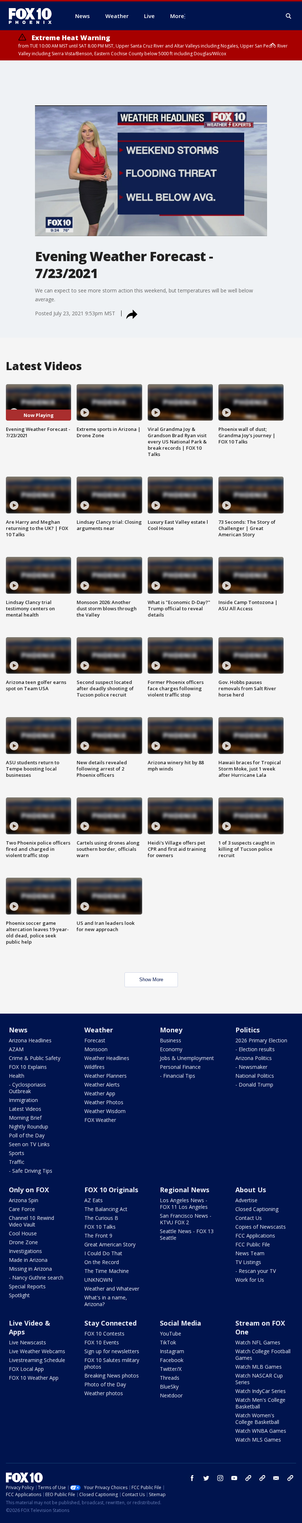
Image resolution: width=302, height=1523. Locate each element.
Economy (171, 1049)
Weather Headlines (106, 1057)
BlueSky (169, 1386)
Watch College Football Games (263, 1354)
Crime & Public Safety (34, 1057)
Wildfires (94, 1066)
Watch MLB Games (258, 1366)
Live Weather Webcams (37, 1351)
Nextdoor (171, 1395)
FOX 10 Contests (104, 1333)
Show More (151, 979)
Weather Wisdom (105, 1111)
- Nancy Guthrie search (36, 1277)
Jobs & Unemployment (187, 1057)
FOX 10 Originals (111, 1189)
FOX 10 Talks (100, 1226)
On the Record (101, 1262)
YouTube (170, 1333)
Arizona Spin (23, 1200)
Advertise (246, 1200)
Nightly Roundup (28, 1126)
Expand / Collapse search (288, 16)
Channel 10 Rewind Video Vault (31, 1221)
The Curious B (101, 1217)
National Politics (254, 1075)
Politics (247, 1029)
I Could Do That (103, 1253)
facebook (192, 1478)
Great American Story (110, 1244)
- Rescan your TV (255, 1270)
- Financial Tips (177, 1075)
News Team (249, 1253)
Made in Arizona (28, 1259)
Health (16, 1075)
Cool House (23, 1233)
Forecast (94, 1040)
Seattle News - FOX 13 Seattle (187, 1234)
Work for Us (249, 1279)
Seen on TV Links (29, 1144)
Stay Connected (110, 1323)
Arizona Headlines (30, 1040)
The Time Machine (106, 1270)
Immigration (23, 1099)
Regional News (184, 1189)
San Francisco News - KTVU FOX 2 (185, 1219)
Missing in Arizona (30, 1268)
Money (171, 1029)
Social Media (180, 1323)
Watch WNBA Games (260, 1430)
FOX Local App (26, 1368)
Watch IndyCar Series (260, 1390)
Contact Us (248, 1217)
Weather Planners (105, 1075)
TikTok (168, 1342)
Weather (98, 1029)
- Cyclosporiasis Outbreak (27, 1088)
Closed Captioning (256, 1209)
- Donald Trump (254, 1084)
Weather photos (103, 1393)
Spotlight (19, 1295)
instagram (220, 1478)
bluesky (262, 1478)
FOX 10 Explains (28, 1066)
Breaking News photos (111, 1375)
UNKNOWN (98, 1279)
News (18, 1029)
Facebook (171, 1360)
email (276, 1478)
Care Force (22, 1209)
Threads (169, 1377)
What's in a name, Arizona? (105, 1301)
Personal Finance (180, 1066)
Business (170, 1040)
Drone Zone (23, 1242)
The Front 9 (98, 1235)
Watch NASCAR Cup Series (259, 1379)
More (177, 16)
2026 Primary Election (261, 1040)
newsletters (290, 1478)
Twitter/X (171, 1368)
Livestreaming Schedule (37, 1360)
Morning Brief (25, 1117)
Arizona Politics (253, 1057)
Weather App (99, 1093)
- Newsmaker (251, 1066)
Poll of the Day (27, 1135)
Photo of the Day (105, 1384)
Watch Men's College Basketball (260, 1403)
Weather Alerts (102, 1084)
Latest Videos (25, 1108)
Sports (16, 1153)
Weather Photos (103, 1102)
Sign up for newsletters (111, 1351)
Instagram (172, 1351)
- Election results (255, 1049)
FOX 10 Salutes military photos (111, 1363)
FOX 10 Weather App (34, 1377)
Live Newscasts (27, 1342)
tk (248, 1478)
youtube (234, 1478)
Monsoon (96, 1049)
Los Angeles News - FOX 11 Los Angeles (184, 1203)
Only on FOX (29, 1189)
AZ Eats (93, 1200)
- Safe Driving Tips (30, 1170)
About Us (250, 1189)
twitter (206, 1478)
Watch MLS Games (258, 1439)
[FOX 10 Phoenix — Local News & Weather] (33, 16)
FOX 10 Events (101, 1342)
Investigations (25, 1250)
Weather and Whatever (111, 1288)
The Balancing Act (105, 1209)
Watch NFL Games (257, 1342)
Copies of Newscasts (260, 1226)
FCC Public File (252, 1244)
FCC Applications (255, 1235)
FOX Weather (100, 1119)
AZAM (16, 1049)
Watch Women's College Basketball (257, 1418)
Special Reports (27, 1286)
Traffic (16, 1161)
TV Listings (248, 1262)
